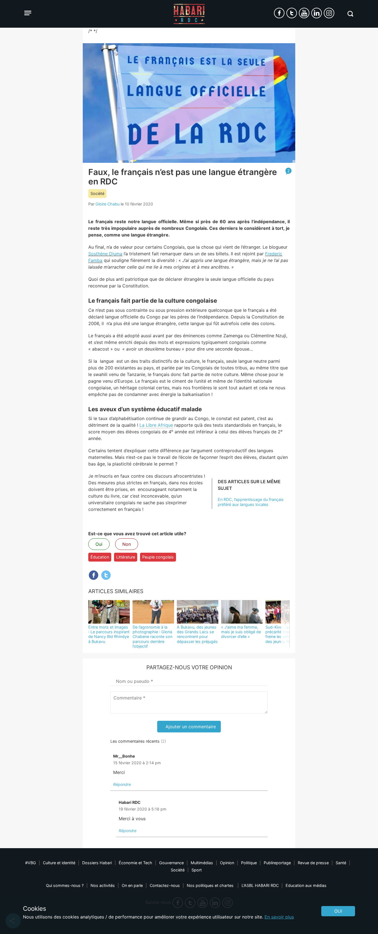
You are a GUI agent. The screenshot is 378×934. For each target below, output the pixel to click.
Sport (196, 870)
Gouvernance (171, 862)
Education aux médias (306, 885)
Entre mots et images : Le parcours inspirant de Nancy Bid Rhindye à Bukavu (109, 634)
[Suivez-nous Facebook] (279, 13)
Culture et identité (59, 862)
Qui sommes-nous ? (65, 885)
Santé (341, 862)
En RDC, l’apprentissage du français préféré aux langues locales (251, 501)
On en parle (132, 885)
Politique (249, 862)
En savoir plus (279, 917)
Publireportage (277, 862)
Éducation (99, 557)
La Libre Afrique (156, 425)
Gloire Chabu (107, 204)
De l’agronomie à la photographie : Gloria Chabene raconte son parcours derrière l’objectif (152, 637)
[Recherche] (350, 14)
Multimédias (202, 862)
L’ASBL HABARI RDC (260, 885)
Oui (98, 544)
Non (126, 544)
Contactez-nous (165, 885)
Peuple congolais (158, 557)
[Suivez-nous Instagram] (329, 13)
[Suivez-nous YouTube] (304, 13)
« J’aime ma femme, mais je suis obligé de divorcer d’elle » (241, 632)
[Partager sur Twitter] (106, 575)
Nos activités (102, 885)
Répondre (122, 784)
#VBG (30, 862)
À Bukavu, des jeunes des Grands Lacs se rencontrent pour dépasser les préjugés (197, 634)
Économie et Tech (135, 862)
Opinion (227, 862)
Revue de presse (313, 862)
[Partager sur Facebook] (93, 575)
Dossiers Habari (97, 862)
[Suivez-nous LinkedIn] (316, 13)
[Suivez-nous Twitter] (291, 13)
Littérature (125, 557)
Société (97, 193)
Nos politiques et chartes (211, 885)
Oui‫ (338, 911)
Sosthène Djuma (105, 253)
